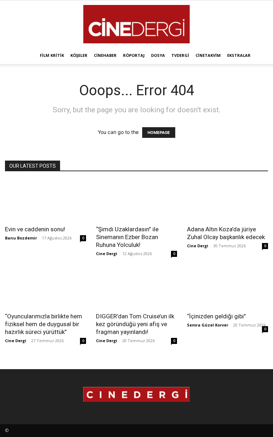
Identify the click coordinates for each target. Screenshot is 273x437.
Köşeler (78, 55)
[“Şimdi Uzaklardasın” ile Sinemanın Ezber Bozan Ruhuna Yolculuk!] (136, 200)
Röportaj (134, 55)
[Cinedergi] (136, 24)
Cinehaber (105, 55)
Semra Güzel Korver (207, 325)
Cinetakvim (208, 55)
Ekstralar (239, 55)
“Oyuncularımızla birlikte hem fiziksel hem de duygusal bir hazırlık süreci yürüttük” (43, 324)
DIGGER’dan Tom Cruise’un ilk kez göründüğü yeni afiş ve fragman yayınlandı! (135, 324)
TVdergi (180, 55)
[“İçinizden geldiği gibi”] (227, 288)
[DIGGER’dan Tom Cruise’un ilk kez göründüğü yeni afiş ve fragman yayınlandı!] (136, 288)
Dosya (158, 55)
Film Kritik (52, 55)
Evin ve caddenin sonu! (35, 229)
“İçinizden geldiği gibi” (216, 316)
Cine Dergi (106, 253)
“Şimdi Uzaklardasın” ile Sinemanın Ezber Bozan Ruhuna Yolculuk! (127, 237)
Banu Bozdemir (21, 238)
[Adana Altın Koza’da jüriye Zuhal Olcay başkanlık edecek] (227, 200)
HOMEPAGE (159, 132)
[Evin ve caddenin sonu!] (45, 200)
